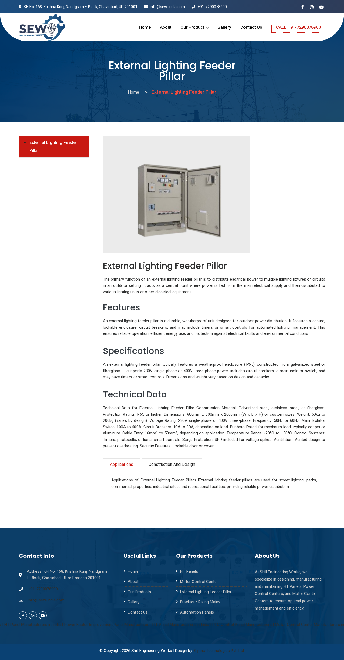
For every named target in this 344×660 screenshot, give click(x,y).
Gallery (224, 27)
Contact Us (251, 27)
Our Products (139, 591)
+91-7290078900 (212, 7)
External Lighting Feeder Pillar (53, 146)
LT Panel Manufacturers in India (166, 624)
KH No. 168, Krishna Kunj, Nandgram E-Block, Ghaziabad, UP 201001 (80, 7)
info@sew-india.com (167, 7)
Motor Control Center (199, 581)
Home (145, 27)
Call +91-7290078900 (298, 27)
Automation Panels (197, 612)
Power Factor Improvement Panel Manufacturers (91, 624)
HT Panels (189, 571)
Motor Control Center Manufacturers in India (298, 624)
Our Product (192, 27)
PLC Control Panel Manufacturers (226, 624)
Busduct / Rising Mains (200, 602)
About (165, 27)
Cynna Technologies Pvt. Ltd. (219, 650)
